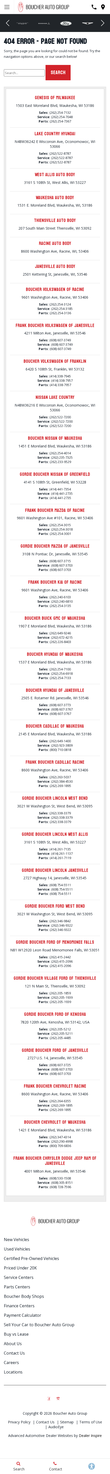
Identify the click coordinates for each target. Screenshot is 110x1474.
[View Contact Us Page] (94, 7)
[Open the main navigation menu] (7, 7)
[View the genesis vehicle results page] (87, 23)
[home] (43, 6)
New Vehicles (16, 1239)
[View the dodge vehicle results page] (44, 23)
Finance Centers (19, 1306)
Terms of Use (90, 1422)
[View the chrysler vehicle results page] (22, 23)
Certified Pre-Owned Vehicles (31, 1258)
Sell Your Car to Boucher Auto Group (39, 1324)
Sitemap (67, 1422)
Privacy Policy (19, 1422)
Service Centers (19, 1277)
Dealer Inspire (90, 1435)
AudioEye (56, 1426)
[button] (8, 23)
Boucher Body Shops (24, 1296)
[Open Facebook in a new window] (48, 1397)
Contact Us (14, 1353)
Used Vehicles (17, 1249)
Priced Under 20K (20, 1268)
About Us (13, 1343)
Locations (13, 1372)
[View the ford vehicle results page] (66, 23)
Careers (11, 1362)
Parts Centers (17, 1287)
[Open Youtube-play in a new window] (58, 1397)
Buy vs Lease (16, 1334)
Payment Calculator (22, 1315)
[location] (103, 7)
